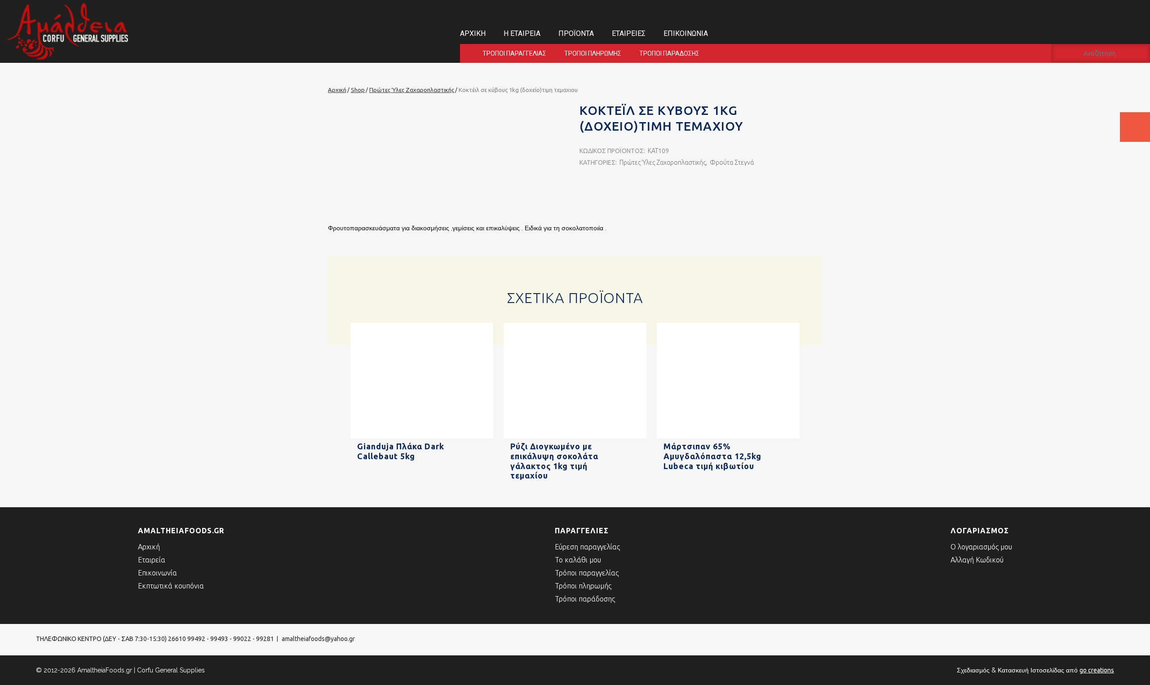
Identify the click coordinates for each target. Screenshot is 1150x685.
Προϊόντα (576, 33)
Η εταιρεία (522, 33)
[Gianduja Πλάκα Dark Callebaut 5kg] (421, 437)
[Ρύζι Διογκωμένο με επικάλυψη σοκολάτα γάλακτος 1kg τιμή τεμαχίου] (575, 437)
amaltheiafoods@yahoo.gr (318, 638)
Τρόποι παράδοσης (669, 53)
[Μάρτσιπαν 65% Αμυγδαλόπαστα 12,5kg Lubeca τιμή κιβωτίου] (728, 437)
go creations (1096, 670)
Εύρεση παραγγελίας (587, 547)
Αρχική (473, 33)
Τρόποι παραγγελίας (514, 53)
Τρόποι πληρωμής (592, 53)
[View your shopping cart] (1135, 127)
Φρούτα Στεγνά (732, 162)
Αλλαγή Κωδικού (977, 560)
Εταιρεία (151, 560)
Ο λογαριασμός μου (981, 547)
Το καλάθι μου (578, 560)
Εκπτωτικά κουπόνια (171, 586)
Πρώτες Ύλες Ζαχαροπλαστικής (662, 162)
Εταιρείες (629, 33)
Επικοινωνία (685, 33)
